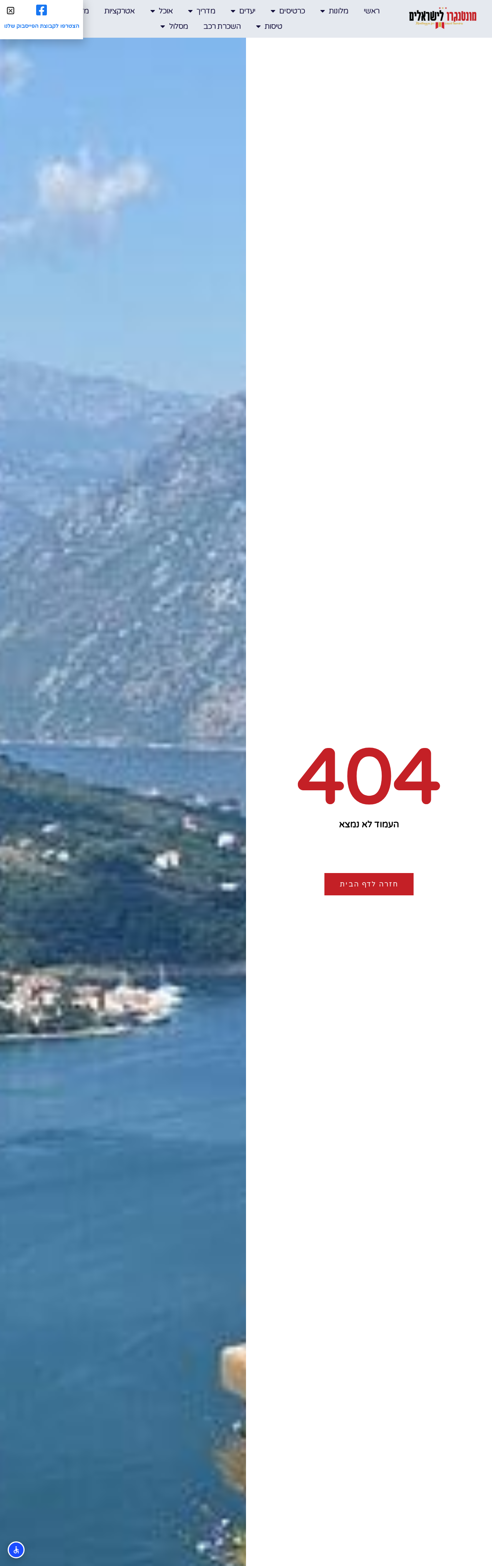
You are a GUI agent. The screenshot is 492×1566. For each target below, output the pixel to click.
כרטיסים (292, 11)
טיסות (273, 26)
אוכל (166, 11)
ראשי (371, 11)
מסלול (178, 26)
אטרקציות (119, 11)
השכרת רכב (222, 26)
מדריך (205, 11)
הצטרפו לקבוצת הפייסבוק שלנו (41, 26)
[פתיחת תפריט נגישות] (16, 1549)
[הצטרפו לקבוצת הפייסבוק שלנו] (41, 10)
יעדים (247, 11)
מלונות (338, 11)
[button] (10, 10)
